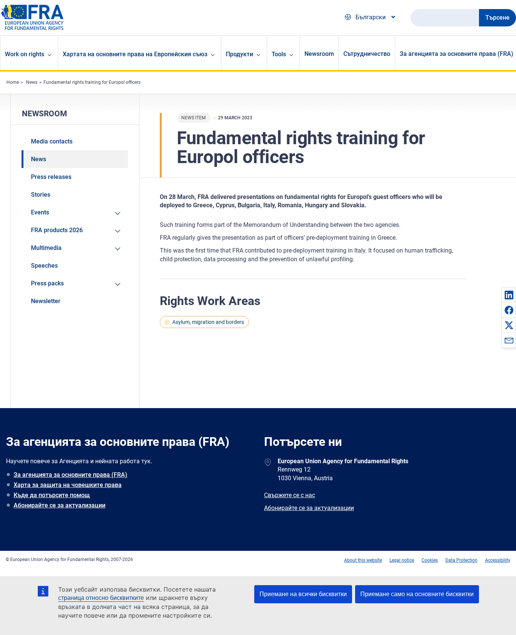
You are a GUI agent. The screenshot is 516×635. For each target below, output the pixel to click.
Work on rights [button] (24, 54)
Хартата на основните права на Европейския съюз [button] (135, 54)
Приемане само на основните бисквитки (417, 594)
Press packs (47, 283)
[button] (509, 294)
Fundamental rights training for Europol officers (92, 82)
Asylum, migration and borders (208, 322)
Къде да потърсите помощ (52, 495)
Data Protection (461, 560)
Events (40, 212)
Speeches (44, 265)
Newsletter (45, 301)
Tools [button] (279, 54)
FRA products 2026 (57, 230)
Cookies (430, 560)
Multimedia (46, 247)
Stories (40, 194)
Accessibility (497, 560)
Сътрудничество (366, 53)
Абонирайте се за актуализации (59, 505)
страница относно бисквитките (101, 598)
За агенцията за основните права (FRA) (70, 474)
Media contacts (52, 141)
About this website (363, 560)
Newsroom (319, 53)
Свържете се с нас (289, 495)
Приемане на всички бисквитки (303, 594)
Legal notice (401, 560)
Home (12, 82)
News (31, 82)
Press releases (51, 176)
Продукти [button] (239, 54)
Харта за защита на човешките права (68, 485)
